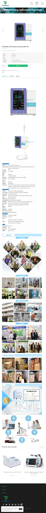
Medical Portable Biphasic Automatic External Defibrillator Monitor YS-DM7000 (33, 473)
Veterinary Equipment (11, 12)
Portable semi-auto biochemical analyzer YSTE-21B (12, 472)
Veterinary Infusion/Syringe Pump (22, 12)
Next (42, 30)
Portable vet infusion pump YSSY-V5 (35, 12)
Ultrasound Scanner (27, 508)
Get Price (18, 65)
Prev (3, 30)
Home (5, 12)
